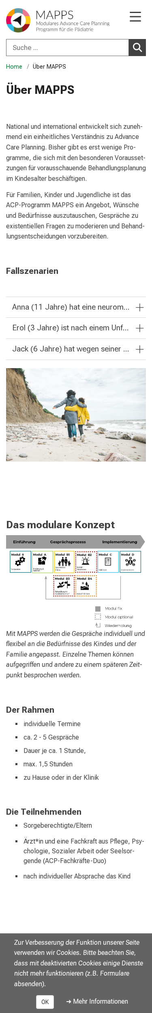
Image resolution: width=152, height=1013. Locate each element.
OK (45, 1002)
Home (14, 66)
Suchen (137, 47)
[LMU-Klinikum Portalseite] (34, 20)
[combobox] (76, 47)
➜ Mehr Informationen (97, 1001)
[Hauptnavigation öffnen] (135, 17)
